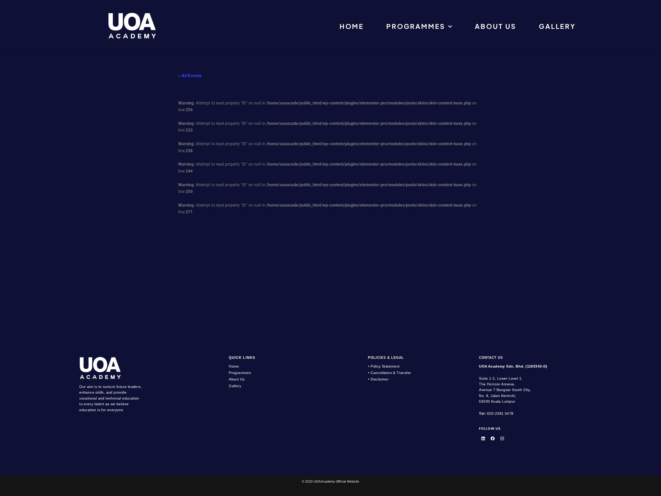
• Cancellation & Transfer (389, 373)
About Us (495, 26)
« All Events (189, 75)
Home (352, 26)
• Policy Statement (383, 366)
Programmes (415, 26)
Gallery (557, 26)
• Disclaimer (378, 379)
